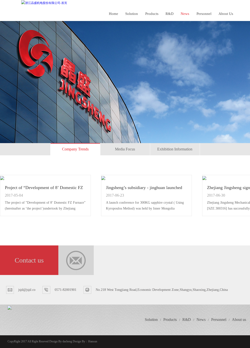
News (185, 14)
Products (151, 14)
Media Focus (125, 149)
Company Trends (75, 149)
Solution (131, 14)
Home (113, 14)
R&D (170, 14)
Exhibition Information (174, 149)
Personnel (204, 14)
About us (239, 319)
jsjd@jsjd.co (26, 290)
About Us (226, 14)
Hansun (92, 341)
